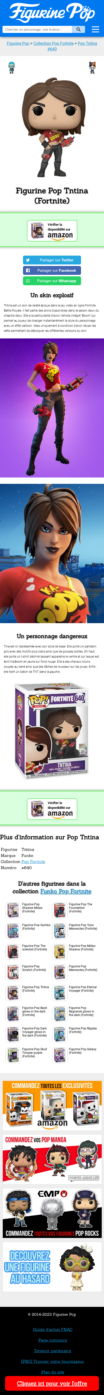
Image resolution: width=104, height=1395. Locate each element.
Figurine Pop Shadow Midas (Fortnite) (32, 908)
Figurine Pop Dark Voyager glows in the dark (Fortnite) (34, 1032)
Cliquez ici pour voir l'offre (52, 1383)
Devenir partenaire (52, 1350)
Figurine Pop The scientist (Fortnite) (34, 947)
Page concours (52, 1340)
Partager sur (56, 260)
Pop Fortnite (33, 861)
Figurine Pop (18, 43)
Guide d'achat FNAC (52, 1329)
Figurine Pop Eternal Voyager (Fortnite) (83, 988)
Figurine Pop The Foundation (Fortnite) (80, 908)
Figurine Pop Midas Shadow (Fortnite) (82, 947)
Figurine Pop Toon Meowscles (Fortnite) (83, 926)
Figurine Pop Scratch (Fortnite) (34, 968)
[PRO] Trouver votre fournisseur (52, 1361)
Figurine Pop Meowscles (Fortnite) (83, 968)
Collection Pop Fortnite (53, 43)
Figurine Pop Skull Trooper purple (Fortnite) (34, 1052)
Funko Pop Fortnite (65, 891)
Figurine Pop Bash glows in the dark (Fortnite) (34, 1011)
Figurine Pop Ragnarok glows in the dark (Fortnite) (81, 1011)
